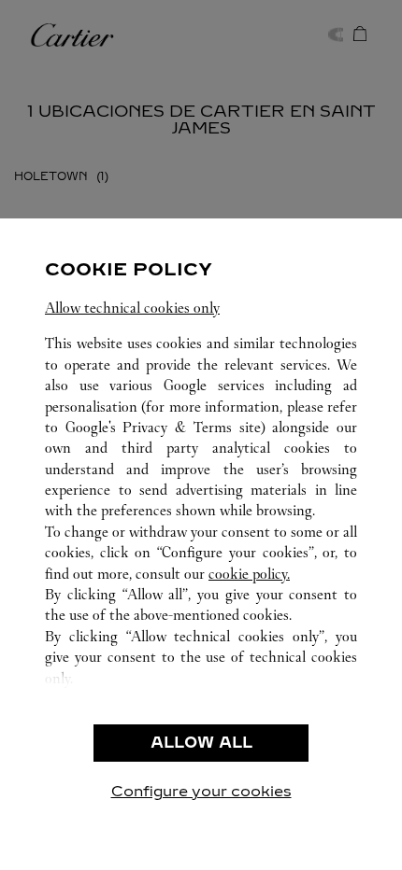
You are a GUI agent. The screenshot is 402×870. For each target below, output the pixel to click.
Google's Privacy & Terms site (163, 427)
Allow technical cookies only (132, 307)
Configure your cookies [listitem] (201, 791)
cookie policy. (249, 573)
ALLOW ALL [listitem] (201, 742)
